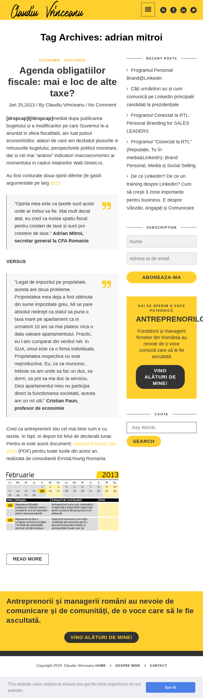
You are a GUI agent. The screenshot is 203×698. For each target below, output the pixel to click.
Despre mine (128, 666)
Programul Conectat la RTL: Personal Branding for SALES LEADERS (158, 123)
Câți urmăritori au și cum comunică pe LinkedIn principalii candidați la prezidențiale (160, 96)
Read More (27, 559)
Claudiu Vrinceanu (65, 105)
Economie (50, 60)
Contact (158, 666)
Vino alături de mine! (160, 377)
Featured (75, 60)
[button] (25, 691)
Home (100, 666)
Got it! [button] (170, 687)
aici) (54, 183)
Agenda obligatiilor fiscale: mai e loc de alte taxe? (62, 82)
